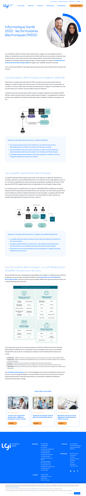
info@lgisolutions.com (46, 476)
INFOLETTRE (72, 1)
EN (82, 1)
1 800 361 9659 (44, 474)
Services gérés (73, 443)
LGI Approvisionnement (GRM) (46, 458)
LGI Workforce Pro (45, 468)
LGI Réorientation (45, 452)
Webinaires (73, 464)
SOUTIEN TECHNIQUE (63, 1)
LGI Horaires (44, 447)
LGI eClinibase (44, 443)
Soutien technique (45, 480)
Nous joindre (44, 478)
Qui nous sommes (74, 453)
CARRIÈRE (78, 1)
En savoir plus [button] (71, 493)
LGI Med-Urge (44, 470)
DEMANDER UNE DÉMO (76, 5)
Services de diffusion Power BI (75, 448)
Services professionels (75, 445)
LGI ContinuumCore (46, 464)
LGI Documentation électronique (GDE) (46, 462)
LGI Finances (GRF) (45, 456)
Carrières (72, 457)
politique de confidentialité (14, 487)
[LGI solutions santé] (9, 5)
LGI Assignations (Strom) (47, 454)
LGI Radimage (44, 445)
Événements (73, 455)
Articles (72, 462)
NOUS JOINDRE (53, 1)
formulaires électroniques (15, 372)
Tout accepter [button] (77, 493)
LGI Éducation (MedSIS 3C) (47, 449)
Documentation (74, 466)
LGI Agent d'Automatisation (48, 466)
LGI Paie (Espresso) (45, 451)
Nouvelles (72, 460)
